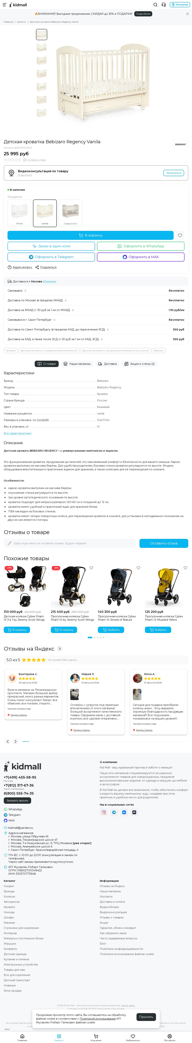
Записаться (173, 173)
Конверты (10, 949)
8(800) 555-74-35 (19, 793)
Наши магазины (80, 364)
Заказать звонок (17, 800)
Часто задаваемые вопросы (118, 938)
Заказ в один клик (54, 246)
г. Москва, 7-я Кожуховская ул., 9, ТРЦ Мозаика (50, 843)
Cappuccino (70, 223)
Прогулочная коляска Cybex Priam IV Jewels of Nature (117, 618)
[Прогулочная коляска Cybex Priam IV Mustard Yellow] (166, 586)
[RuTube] (134, 812)
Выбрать (113, 630)
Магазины (182, 4)
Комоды (9, 912)
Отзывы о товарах (112, 917)
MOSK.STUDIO (89, 1008)
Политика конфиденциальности (121, 949)
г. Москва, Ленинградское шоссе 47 (33, 839)
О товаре (50, 364)
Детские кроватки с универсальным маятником (49, 350)
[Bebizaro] (180, 144)
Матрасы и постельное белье (24, 938)
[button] (51, 82)
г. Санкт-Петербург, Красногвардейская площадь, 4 (43, 850)
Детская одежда (15, 954)
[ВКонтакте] (124, 812)
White (19, 223)
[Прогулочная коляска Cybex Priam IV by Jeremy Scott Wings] (72, 586)
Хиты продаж (13, 990)
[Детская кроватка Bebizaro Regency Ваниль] (102, 82)
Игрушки (10, 943)
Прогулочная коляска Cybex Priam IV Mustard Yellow (164, 618)
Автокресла (12, 901)
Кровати (11, 350)
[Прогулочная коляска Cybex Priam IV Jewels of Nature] (119, 586)
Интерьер (10, 933)
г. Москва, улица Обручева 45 (28, 836)
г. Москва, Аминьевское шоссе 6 (30, 846)
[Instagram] (104, 812)
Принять (146, 1017)
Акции (104, 922)
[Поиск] (155, 4)
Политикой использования (98, 1018)
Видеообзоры (109, 907)
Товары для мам (14, 969)
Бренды (9, 891)
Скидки (9, 886)
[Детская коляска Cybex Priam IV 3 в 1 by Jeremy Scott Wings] (25, 586)
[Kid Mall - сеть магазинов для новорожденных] (18, 4)
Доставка (110, 364)
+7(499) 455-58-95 (20, 777)
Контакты (106, 896)
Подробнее (143, 13)
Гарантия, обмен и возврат (118, 928)
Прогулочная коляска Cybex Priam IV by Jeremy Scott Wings (72, 618)
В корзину (94, 235)
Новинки (10, 985)
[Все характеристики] (17, 433)
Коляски (9, 896)
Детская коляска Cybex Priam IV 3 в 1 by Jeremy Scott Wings (24, 618)
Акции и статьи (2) (142, 364)
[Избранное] (180, 235)
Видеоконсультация (113, 912)
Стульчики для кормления (21, 928)
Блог (103, 943)
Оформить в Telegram (54, 257)
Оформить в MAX (144, 257)
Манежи (9, 922)
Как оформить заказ (113, 933)
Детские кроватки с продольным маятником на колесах (115, 350)
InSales (120, 1008)
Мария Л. (88, 674)
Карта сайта (128, 1005)
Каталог (21, 21)
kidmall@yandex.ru (20, 828)
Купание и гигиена (16, 959)
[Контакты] (164, 4)
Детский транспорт (17, 980)
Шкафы (9, 917)
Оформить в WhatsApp (144, 246)
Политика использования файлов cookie (127, 954)
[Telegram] (114, 812)
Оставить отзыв (164, 543)
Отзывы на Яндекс (29, 649)
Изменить (49, 281)
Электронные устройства (21, 964)
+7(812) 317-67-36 (19, 785)
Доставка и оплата (112, 901)
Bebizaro (159, 350)
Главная (8, 21)
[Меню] (4, 4)
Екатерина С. (28, 674)
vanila (45, 223)
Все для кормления (17, 975)
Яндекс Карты (19, 715)
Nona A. (149, 674)
